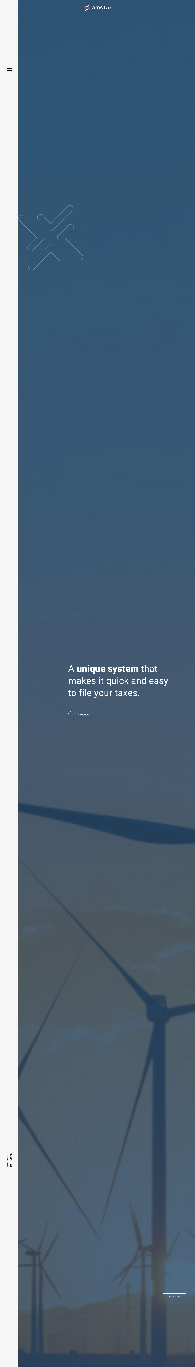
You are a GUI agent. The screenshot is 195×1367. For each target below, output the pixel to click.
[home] (98, 7)
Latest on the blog (174, 1296)
